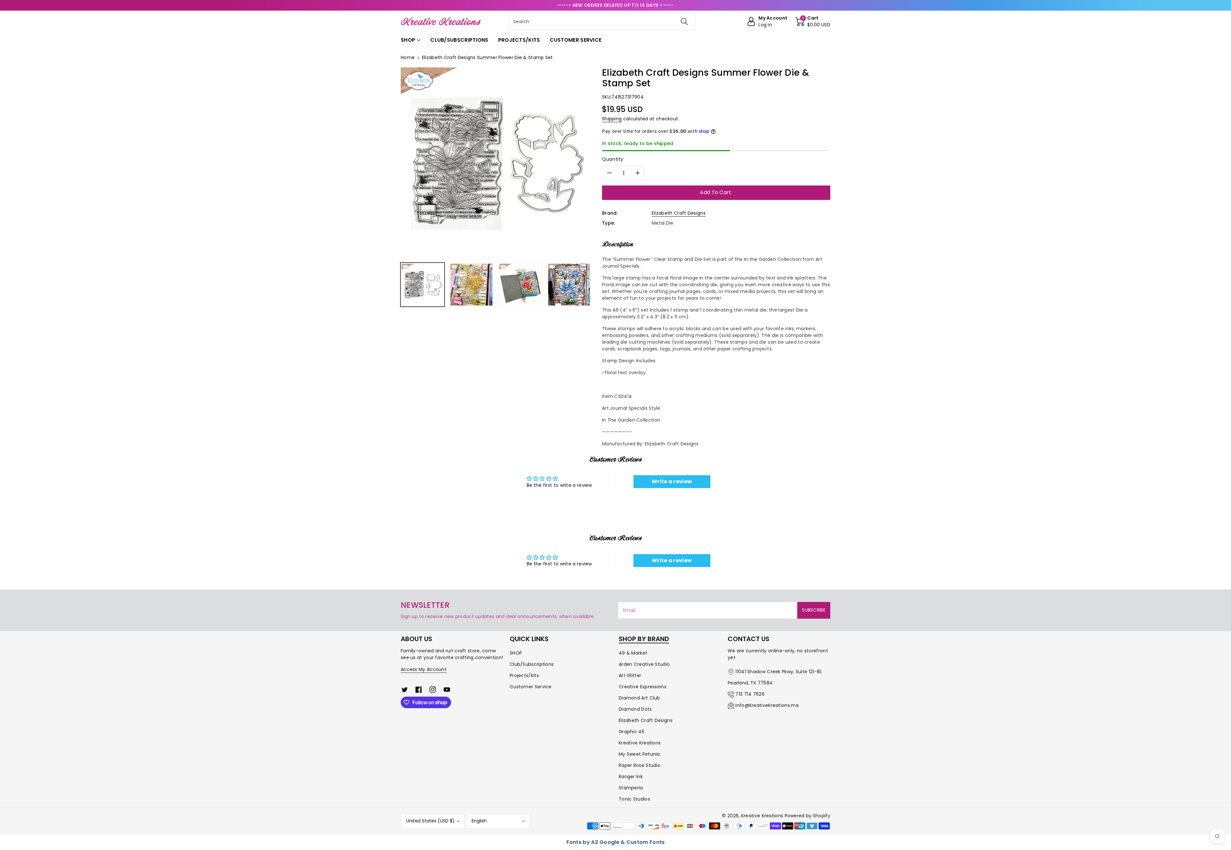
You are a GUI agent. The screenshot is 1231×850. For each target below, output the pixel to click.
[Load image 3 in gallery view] (520, 284)
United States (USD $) (430, 821)
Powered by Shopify (807, 815)
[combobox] (602, 21)
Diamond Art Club (639, 698)
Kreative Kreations (640, 743)
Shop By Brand (644, 638)
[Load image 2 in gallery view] (471, 284)
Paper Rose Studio (639, 765)
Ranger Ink (631, 776)
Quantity (613, 159)
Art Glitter (630, 675)
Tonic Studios (634, 799)
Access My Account (424, 669)
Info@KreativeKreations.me (767, 705)
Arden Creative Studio (644, 664)
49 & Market (633, 653)
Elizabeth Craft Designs (679, 213)
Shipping (612, 119)
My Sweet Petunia (639, 754)
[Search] (684, 21)
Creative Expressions (642, 686)
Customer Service (531, 686)
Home (408, 57)
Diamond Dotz (635, 709)
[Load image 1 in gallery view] (422, 284)
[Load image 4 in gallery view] (569, 284)
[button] (812, 21)
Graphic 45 (631, 731)
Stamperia (631, 788)
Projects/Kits (524, 675)
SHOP (516, 653)
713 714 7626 (750, 694)
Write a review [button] (672, 481)
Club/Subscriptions (532, 664)
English (479, 821)
